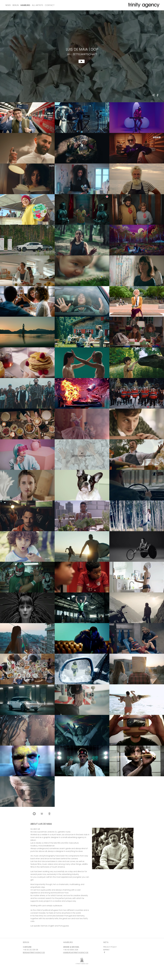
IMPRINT (106, 949)
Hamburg (25, 5)
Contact (49, 5)
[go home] (143, 5)
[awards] (49, 814)
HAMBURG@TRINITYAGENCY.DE (75, 952)
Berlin (15, 5)
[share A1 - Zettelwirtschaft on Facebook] (158, 96)
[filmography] (42, 814)
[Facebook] (105, 952)
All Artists (37, 5)
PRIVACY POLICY (110, 947)
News (8, 5)
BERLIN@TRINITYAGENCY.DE (34, 952)
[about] (34, 814)
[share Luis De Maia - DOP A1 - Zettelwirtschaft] (154, 95)
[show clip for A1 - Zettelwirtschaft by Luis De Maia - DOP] (82, 56)
